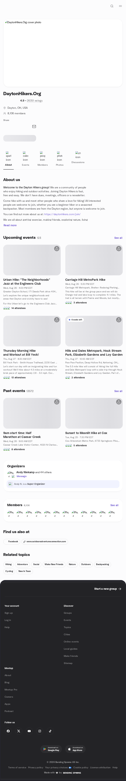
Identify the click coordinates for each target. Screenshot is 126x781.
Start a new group (105, 589)
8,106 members (16, 113)
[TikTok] (50, 731)
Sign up (9, 613)
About (8, 675)
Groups (68, 613)
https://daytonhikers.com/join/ (62, 214)
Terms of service (17, 767)
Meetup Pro (11, 690)
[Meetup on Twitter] (18, 731)
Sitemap (68, 663)
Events (67, 620)
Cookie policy (80, 767)
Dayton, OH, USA (18, 108)
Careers (9, 697)
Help (7, 627)
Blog (7, 682)
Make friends (71, 656)
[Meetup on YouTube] (29, 731)
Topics (67, 627)
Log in (8, 620)
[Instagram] (39, 731)
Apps (7, 704)
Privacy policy (35, 767)
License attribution (100, 767)
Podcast (9, 711)
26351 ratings (34, 100)
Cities (67, 634)
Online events (71, 642)
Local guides (70, 649)
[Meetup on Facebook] (8, 731)
